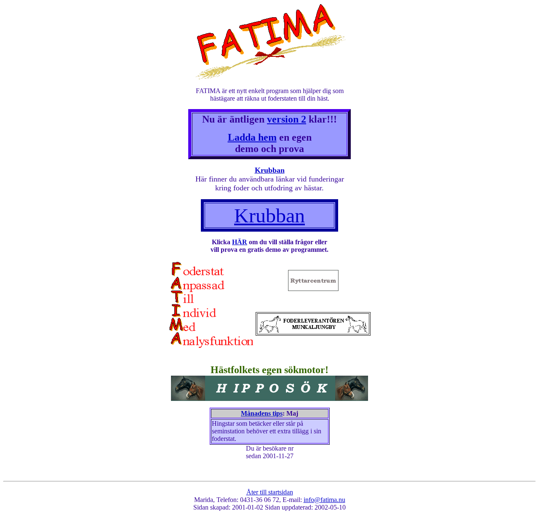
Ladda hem (252, 137)
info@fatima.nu (324, 499)
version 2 (286, 119)
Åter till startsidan (269, 492)
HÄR (239, 242)
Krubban (270, 170)
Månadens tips (262, 413)
